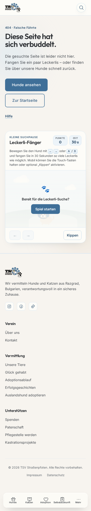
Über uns (12, 332)
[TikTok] (33, 306)
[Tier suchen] (81, 7)
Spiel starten (45, 209)
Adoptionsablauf (18, 380)
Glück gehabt (15, 372)
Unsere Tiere (15, 365)
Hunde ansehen (26, 85)
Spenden (12, 419)
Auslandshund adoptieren (25, 395)
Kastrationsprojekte (20, 442)
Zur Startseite (24, 100)
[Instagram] (9, 306)
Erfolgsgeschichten (20, 387)
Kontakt (11, 340)
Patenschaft (14, 427)
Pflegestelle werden (20, 435)
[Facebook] (21, 306)
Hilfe (8, 116)
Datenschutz (56, 475)
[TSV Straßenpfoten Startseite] (13, 7)
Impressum (34, 475)
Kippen (72, 235)
